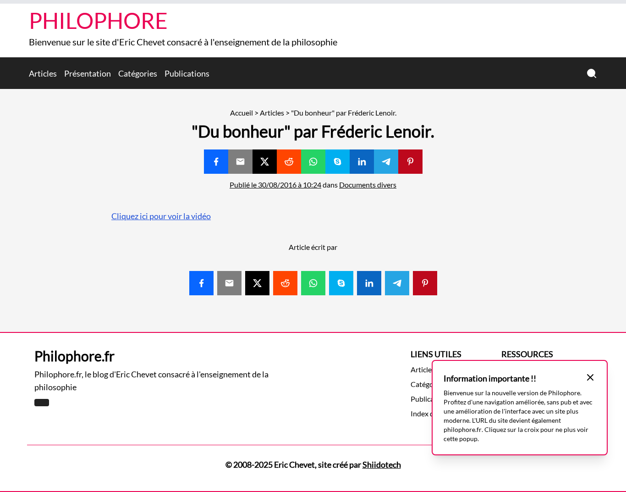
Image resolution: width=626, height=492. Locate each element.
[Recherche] (591, 73)
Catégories (137, 73)
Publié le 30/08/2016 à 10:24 (275, 184)
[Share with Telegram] (386, 161)
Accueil (241, 112)
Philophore (98, 20)
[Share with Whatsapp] (313, 161)
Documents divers (367, 184)
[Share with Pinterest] (410, 161)
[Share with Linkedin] (362, 161)
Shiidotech (381, 464)
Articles (43, 73)
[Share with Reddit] (289, 161)
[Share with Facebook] (216, 161)
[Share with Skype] (337, 161)
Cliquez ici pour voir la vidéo (161, 216)
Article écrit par (313, 247)
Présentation (87, 73)
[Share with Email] (240, 161)
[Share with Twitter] (265, 161)
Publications (187, 73)
